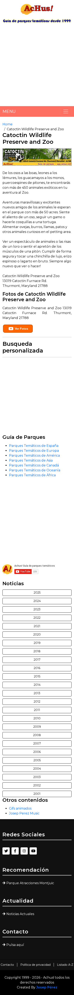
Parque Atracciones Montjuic (30, 883)
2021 (37, 626)
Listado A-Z (65, 965)
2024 (37, 601)
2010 (37, 718)
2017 (37, 659)
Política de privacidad (35, 965)
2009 (37, 727)
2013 (37, 693)
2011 (37, 710)
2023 (37, 609)
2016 (37, 668)
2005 (37, 760)
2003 (37, 777)
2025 (37, 592)
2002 (37, 785)
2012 (37, 701)
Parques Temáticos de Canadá (34, 465)
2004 (37, 768)
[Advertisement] (37, 66)
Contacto (7, 965)
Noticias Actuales (20, 914)
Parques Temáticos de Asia (31, 460)
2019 (37, 643)
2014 (37, 685)
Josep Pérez (46, 987)
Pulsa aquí (15, 945)
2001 (37, 794)
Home (7, 124)
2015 (37, 676)
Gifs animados (20, 808)
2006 (37, 752)
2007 (37, 743)
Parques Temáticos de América (34, 455)
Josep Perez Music (24, 813)
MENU (9, 111)
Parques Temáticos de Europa (34, 451)
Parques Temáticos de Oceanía (34, 470)
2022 (37, 618)
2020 (37, 634)
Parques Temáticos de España (33, 446)
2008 (37, 735)
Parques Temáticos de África (32, 475)
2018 (37, 651)
